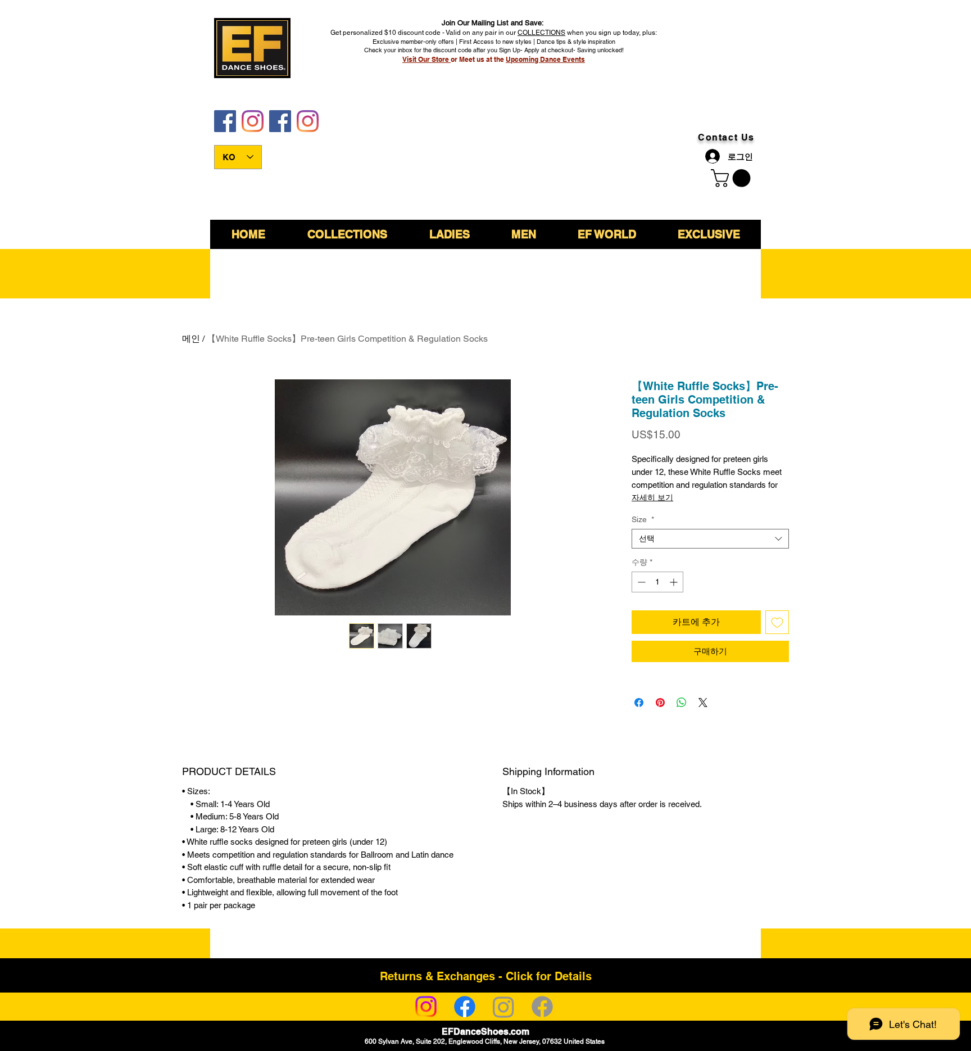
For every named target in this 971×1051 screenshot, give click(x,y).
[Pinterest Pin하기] (660, 702)
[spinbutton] (657, 582)
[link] (733, 178)
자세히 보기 (652, 497)
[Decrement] (640, 582)
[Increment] (675, 582)
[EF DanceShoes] (225, 121)
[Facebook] (465, 1007)
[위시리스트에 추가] (777, 622)
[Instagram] (426, 1007)
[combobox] (710, 539)
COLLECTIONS (541, 33)
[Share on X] (703, 702)
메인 (191, 338)
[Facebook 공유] (639, 702)
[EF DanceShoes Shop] (280, 121)
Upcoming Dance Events (545, 59)
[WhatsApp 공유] (681, 702)
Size (643, 519)
